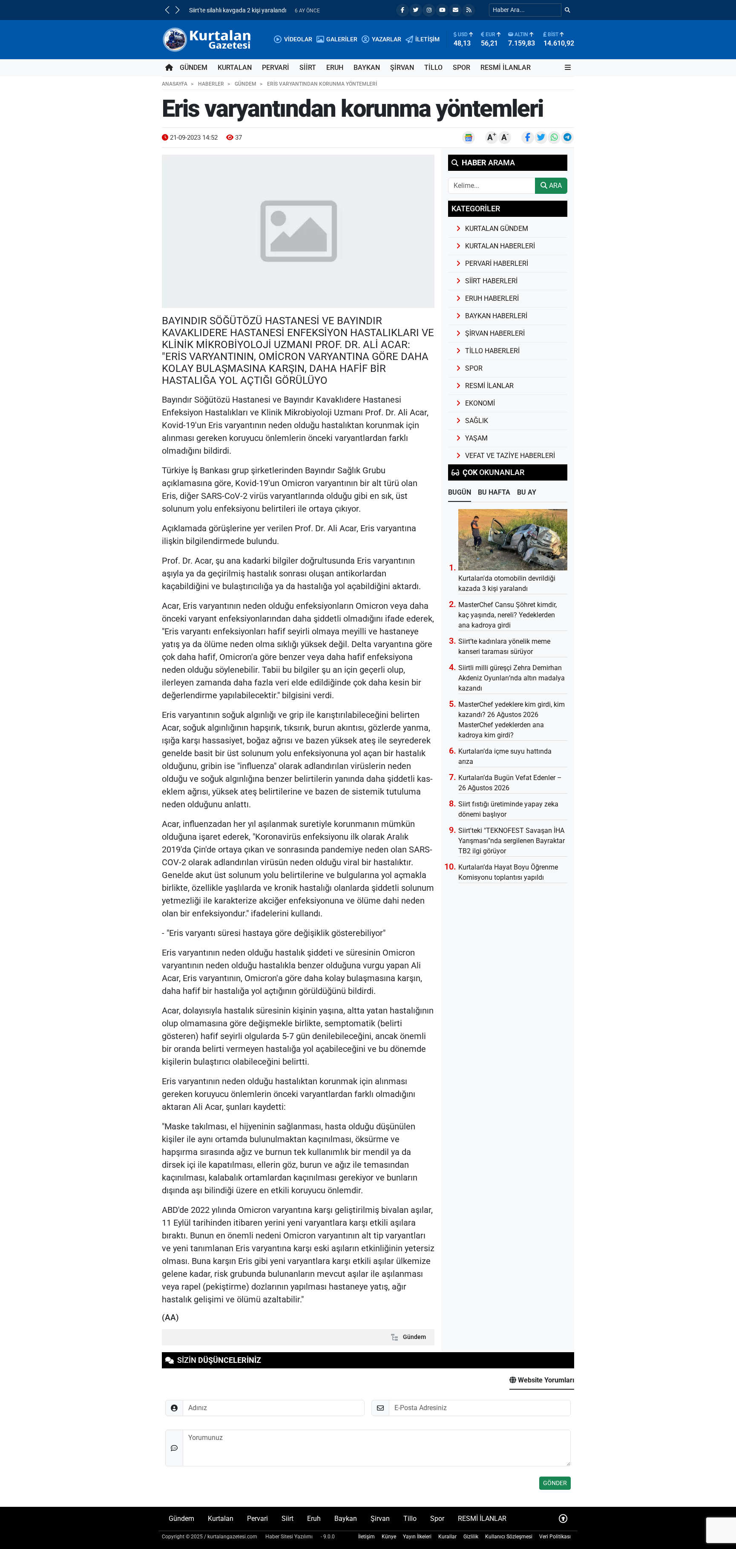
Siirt (307, 67)
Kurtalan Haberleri (500, 246)
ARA (554, 185)
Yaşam (476, 438)
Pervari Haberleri (496, 263)
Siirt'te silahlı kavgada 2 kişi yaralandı (237, 10)
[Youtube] (442, 10)
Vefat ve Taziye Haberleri (510, 456)
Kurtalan (235, 67)
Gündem (193, 67)
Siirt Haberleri (491, 281)
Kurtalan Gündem (496, 229)
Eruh (334, 67)
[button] (167, 10)
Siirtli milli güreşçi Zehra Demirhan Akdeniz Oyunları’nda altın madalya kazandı (511, 678)
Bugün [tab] (459, 492)
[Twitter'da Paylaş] (541, 137)
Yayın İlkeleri (417, 1537)
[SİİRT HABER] (208, 39)
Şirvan (402, 67)
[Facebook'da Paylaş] (527, 137)
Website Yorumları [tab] (545, 1380)
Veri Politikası (555, 1537)
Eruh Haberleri (492, 298)
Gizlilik (470, 1537)
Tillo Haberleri (492, 351)
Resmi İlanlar (489, 386)
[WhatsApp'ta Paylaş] (554, 137)
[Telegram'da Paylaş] (567, 137)
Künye (389, 1537)
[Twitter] (415, 10)
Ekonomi (480, 403)
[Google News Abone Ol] (468, 137)
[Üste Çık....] (563, 1518)
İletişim (366, 1537)
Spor (461, 67)
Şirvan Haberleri (495, 333)
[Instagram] (429, 10)
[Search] (567, 10)
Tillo (433, 67)
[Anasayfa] (169, 67)
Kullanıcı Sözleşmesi (508, 1537)
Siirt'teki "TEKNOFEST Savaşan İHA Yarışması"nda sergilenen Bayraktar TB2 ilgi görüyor (511, 840)
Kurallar (447, 1537)
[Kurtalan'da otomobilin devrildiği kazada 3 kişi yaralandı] (512, 539)
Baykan (367, 67)
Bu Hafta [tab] (494, 492)
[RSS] (468, 10)
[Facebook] (402, 10)
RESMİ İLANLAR (505, 67)
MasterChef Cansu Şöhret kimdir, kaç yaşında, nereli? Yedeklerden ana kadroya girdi (507, 615)
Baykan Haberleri (496, 316)
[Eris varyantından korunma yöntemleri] (298, 231)
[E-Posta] (455, 10)
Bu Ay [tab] (526, 492)
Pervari (275, 67)
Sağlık (476, 421)
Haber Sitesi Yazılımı (289, 1537)
